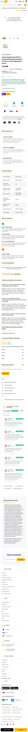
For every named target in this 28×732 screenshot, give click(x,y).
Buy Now (20, 119)
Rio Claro (4, 669)
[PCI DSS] (5, 700)
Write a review (5, 373)
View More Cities (6, 678)
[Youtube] (8, 724)
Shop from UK (14, 707)
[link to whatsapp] (10, 38)
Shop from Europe (17, 712)
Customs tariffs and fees (8, 586)
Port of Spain (5, 667)
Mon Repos (4, 662)
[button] (17, 1)
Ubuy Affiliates (5, 620)
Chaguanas (5, 660)
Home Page (4, 8)
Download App (5, 602)
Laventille (4, 676)
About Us (4, 573)
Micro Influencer (6, 591)
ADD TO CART (7, 729)
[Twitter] (11, 724)
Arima (3, 671)
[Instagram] (5, 724)
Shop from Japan (7, 709)
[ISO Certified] (15, 700)
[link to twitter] (17, 38)
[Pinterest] (14, 724)
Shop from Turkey (7, 712)
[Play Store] (14, 688)
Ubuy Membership (6, 593)
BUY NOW (21, 729)
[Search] (25, 5)
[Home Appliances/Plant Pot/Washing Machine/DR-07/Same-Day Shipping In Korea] (14, 26)
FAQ (3, 611)
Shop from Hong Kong (17, 709)
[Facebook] (3, 724)
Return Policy (5, 609)
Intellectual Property (7, 580)
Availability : (5, 71)
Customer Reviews (6, 606)
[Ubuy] (6, 1)
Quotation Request (6, 577)
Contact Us (4, 575)
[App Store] (6, 688)
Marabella (4, 674)
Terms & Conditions (7, 719)
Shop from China (16, 710)
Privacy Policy (17, 719)
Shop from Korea (6, 710)
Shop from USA (6, 707)
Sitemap (4, 582)
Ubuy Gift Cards (6, 616)
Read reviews (6, 415)
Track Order (5, 584)
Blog (3, 618)
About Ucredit (5, 613)
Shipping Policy (5, 589)
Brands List (4, 604)
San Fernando (5, 664)
